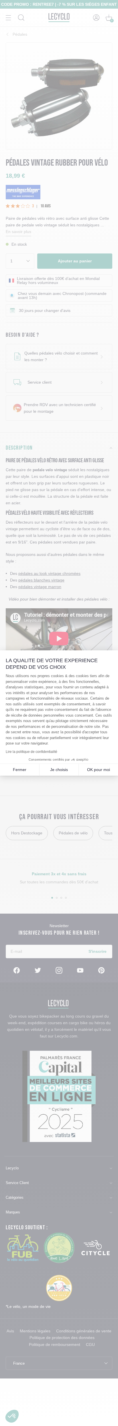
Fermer (19, 769)
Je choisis (59, 769)
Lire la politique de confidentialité (31, 752)
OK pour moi (98, 769)
